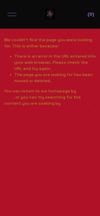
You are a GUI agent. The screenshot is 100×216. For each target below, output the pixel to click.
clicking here (74, 103)
